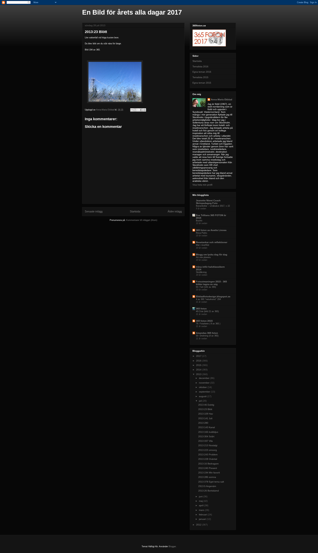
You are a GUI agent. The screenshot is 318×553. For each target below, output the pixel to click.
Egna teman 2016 (201, 71)
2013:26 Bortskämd (208, 490)
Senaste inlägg (94, 211)
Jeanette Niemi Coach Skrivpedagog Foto (208, 201)
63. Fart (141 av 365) (206, 287)
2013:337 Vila (205, 441)
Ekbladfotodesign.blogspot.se (213, 296)
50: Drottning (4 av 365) (207, 335)
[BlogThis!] (135, 110)
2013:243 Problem (208, 454)
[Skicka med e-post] (131, 110)
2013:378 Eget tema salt (211, 481)
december (204, 378)
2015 (199, 365)
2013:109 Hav (205, 413)
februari (203, 514)
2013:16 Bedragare (208, 463)
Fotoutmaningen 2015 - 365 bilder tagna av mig (211, 283)
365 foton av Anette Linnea (211, 230)
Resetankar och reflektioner (211, 242)
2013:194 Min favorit (209, 472)
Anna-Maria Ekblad (221, 99)
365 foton (201, 308)
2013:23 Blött (205, 409)
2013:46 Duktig (206, 404)
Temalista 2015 (200, 77)
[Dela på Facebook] (141, 110)
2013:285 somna (207, 477)
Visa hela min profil (202, 184)
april (201, 505)
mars (202, 510)
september (205, 391)
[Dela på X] (138, 110)
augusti (203, 396)
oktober (203, 387)
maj (201, 501)
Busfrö (199, 220)
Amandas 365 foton (207, 333)
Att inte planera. (203, 257)
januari (203, 519)
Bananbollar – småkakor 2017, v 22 (213, 206)
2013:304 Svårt (206, 436)
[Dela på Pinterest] (144, 110)
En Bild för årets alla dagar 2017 (132, 12)
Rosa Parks (201, 233)
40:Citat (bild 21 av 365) (207, 311)
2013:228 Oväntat (207, 459)
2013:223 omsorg (207, 450)
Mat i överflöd (202, 245)
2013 (199, 374)
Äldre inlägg (175, 211)
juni (201, 496)
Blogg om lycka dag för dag (211, 254)
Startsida (135, 211)
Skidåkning (201, 272)
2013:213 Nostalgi (207, 445)
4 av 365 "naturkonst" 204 (208, 299)
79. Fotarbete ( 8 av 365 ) (208, 323)
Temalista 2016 (200, 66)
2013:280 (203, 423)
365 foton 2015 (204, 321)
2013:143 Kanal (206, 427)
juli (200, 400)
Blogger (172, 546)
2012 (199, 524)
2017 (199, 356)
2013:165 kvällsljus (208, 432)
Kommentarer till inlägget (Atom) (141, 220)
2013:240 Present (207, 468)
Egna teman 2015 (201, 82)
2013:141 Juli (205, 418)
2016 (199, 360)
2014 (199, 369)
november (204, 382)
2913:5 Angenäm (207, 486)
